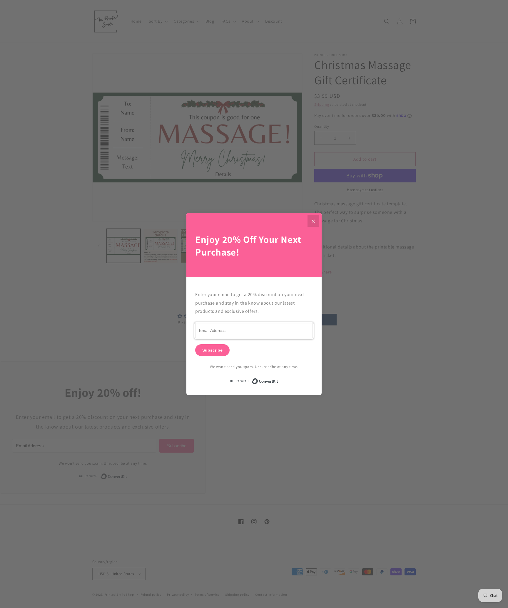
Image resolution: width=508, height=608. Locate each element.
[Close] (313, 221)
